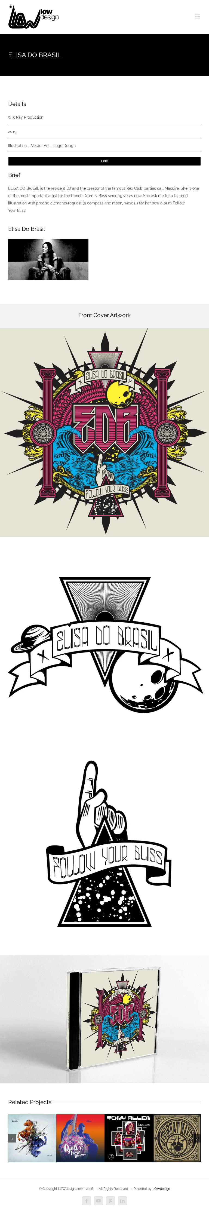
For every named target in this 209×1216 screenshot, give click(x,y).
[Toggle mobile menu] (198, 16)
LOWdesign (161, 1189)
